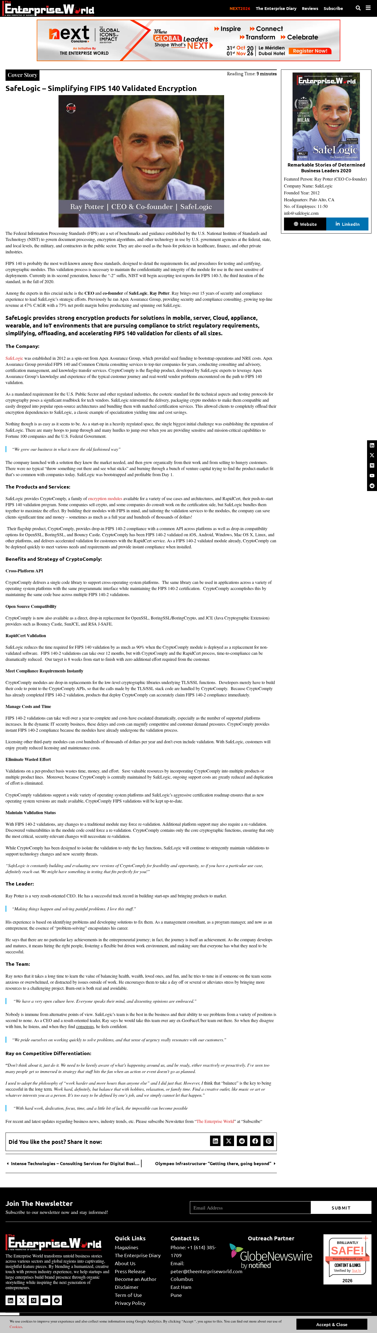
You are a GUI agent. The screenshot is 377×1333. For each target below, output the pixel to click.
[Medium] (372, 465)
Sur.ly (356, 1270)
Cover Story (22, 74)
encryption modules (105, 498)
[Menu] (368, 7)
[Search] (358, 8)
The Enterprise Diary (276, 8)
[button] (215, 1141)
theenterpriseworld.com (347, 1258)
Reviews (310, 8)
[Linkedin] (372, 445)
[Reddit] (372, 486)
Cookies (16, 1326)
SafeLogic (14, 358)
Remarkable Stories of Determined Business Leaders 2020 (326, 167)
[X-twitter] (372, 455)
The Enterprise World (215, 1121)
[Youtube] (372, 476)
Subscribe (333, 8)
